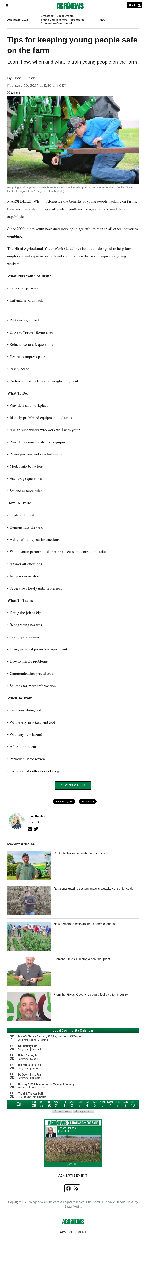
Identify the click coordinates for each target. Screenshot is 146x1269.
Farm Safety (87, 801)
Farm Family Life (64, 801)
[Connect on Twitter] (36, 829)
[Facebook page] (68, 1188)
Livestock (47, 15)
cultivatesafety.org (44, 771)
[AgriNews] (70, 5)
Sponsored (77, 19)
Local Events (65, 15)
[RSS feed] (76, 1188)
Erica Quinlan (24, 78)
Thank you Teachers (54, 19)
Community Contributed (56, 23)
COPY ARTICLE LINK (73, 785)
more (102, 19)
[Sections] (7, 5)
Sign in (132, 5)
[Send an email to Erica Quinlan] (30, 829)
